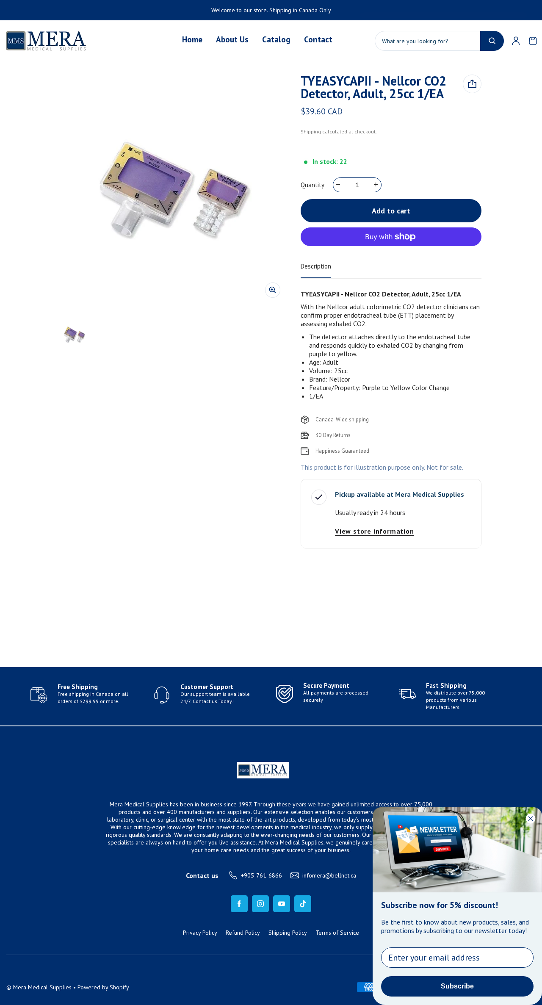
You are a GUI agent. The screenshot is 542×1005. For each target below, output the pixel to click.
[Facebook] (239, 903)
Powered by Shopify (103, 987)
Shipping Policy (287, 932)
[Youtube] (281, 903)
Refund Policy (243, 932)
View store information (374, 531)
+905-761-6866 (261, 875)
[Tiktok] (302, 903)
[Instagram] (260, 903)
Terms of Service (337, 932)
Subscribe (457, 986)
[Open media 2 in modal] (172, 190)
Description (316, 266)
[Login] (516, 40)
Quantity (312, 185)
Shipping (311, 131)
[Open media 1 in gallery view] (74, 334)
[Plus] (376, 184)
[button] (533, 40)
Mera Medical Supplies (42, 987)
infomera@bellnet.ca (329, 875)
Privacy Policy (200, 932)
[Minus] (338, 184)
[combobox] (439, 41)
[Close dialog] (530, 819)
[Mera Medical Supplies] (46, 40)
